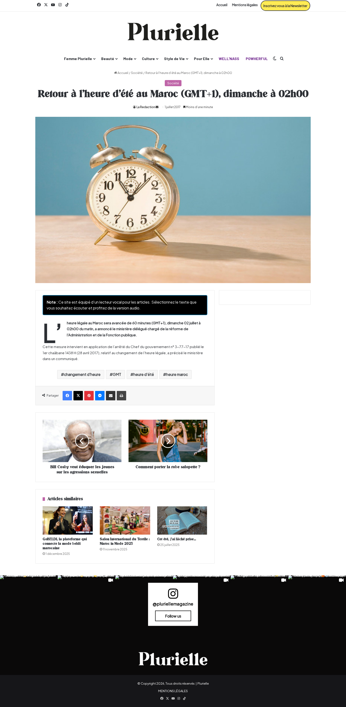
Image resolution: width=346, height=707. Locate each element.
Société (137, 73)
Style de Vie (174, 58)
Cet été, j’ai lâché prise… (176, 539)
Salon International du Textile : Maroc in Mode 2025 (125, 541)
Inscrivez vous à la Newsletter (285, 6)
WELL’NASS (229, 58)
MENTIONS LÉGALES (173, 691)
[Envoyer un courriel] (157, 107)
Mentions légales (245, 5)
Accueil (221, 5)
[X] (78, 395)
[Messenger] (100, 395)
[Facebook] (67, 395)
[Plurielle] (173, 31)
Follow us (173, 615)
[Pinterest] (89, 395)
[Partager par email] (110, 395)
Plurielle (203, 683)
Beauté (107, 58)
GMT (117, 374)
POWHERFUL (257, 58)
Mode (128, 58)
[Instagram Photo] (29, 604)
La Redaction (146, 107)
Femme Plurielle (78, 58)
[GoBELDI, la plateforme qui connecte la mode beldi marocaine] (68, 520)
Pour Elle (201, 58)
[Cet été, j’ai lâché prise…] (182, 520)
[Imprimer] (121, 395)
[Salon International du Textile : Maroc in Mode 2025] (125, 520)
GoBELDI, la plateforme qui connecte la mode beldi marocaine (65, 544)
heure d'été (143, 374)
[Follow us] (173, 595)
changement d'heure (82, 374)
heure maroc (177, 374)
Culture (148, 58)
